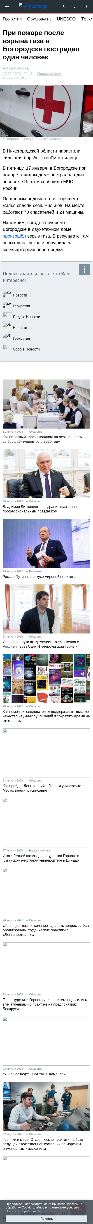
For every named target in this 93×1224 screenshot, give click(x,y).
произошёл (14, 236)
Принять (46, 1218)
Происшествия (49, 74)
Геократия (12, 18)
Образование (39, 18)
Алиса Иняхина (16, 68)
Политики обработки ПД (23, 1211)
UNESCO (66, 18)
